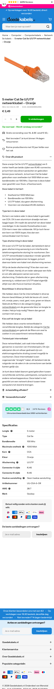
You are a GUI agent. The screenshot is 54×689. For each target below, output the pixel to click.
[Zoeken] (48, 26)
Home (5, 35)
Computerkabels (33, 35)
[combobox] (27, 26)
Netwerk (48, 35)
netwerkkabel (35, 164)
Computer (16, 35)
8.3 (42, 611)
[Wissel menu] (4, 19)
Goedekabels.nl (17, 685)
